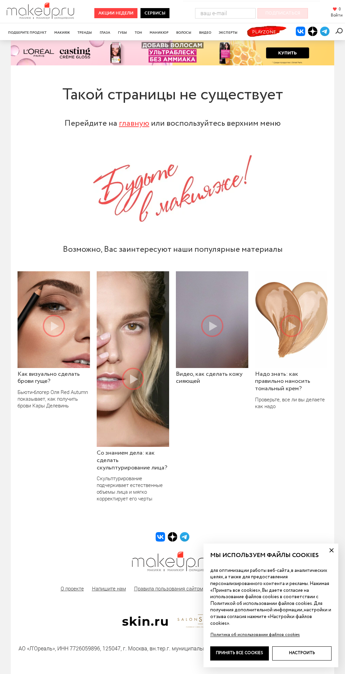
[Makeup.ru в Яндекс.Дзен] (312, 31)
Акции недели (115, 13)
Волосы (183, 32)
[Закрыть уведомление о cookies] (331, 550)
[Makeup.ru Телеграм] (325, 31)
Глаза (105, 32)
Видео (205, 32)
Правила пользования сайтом (168, 588)
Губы (122, 32)
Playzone (264, 32)
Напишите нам (109, 588)
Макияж (62, 32)
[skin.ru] (144, 624)
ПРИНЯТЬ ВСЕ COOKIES (239, 653)
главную (134, 123)
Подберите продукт (27, 32)
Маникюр (159, 32)
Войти (337, 15)
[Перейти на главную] (40, 16)
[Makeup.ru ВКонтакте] (300, 31)
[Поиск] (340, 31)
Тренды (84, 32)
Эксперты (228, 32)
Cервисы (155, 13)
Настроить (302, 653)
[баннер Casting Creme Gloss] (172, 52)
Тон (138, 32)
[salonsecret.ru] (200, 626)
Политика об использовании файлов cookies (255, 635)
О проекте (72, 588)
